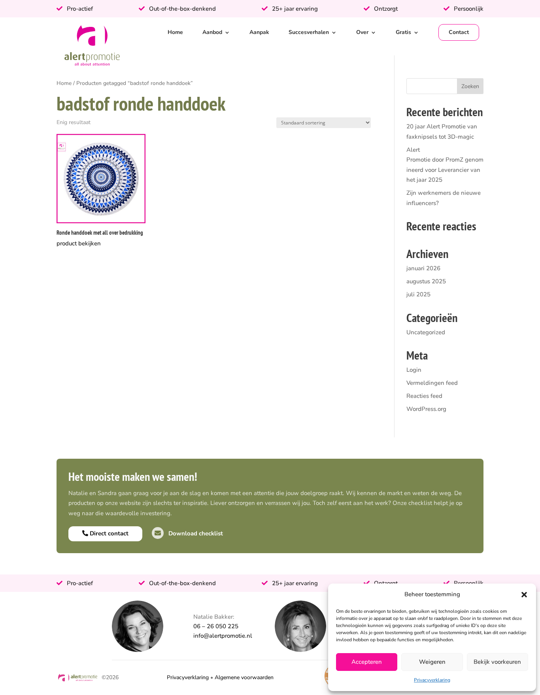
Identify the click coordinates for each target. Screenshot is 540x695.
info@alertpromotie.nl (222, 636)
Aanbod (212, 32)
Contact (459, 32)
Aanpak (259, 32)
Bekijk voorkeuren (497, 662)
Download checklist (195, 533)
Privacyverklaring (432, 680)
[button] (524, 595)
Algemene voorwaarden (244, 677)
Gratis (403, 32)
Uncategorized (425, 332)
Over (362, 32)
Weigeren (432, 662)
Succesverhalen (309, 32)
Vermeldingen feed (432, 383)
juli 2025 (418, 294)
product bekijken (79, 243)
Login (413, 370)
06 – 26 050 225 (215, 626)
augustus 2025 (426, 281)
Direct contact (108, 533)
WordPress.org (426, 409)
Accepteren (366, 662)
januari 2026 (423, 268)
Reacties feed (424, 396)
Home (175, 32)
